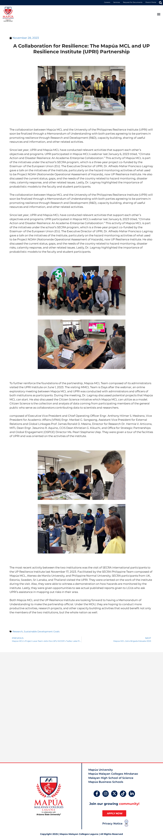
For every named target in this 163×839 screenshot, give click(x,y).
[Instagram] (105, 793)
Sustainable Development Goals (42, 631)
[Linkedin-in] (132, 793)
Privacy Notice (112, 823)
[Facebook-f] (97, 793)
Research (18, 631)
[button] (160, 2)
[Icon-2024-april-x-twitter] (114, 793)
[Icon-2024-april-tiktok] (123, 793)
